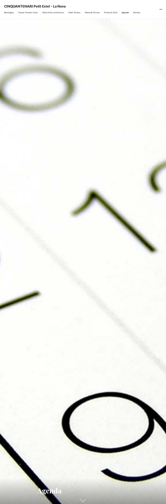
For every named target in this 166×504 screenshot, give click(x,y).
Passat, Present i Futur (28, 12)
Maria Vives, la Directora (53, 12)
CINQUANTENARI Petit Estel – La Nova (35, 6)
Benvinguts (9, 12)
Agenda (125, 12)
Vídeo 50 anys (74, 12)
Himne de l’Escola (92, 12)
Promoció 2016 (110, 12)
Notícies (136, 12)
